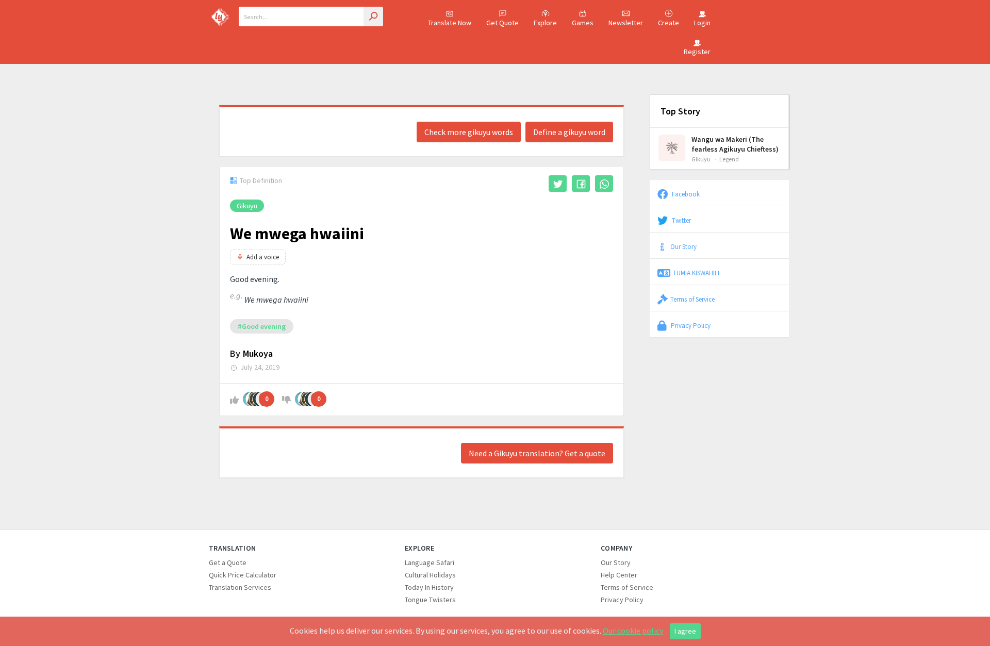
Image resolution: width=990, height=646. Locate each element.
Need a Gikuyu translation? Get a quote (537, 453)
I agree (685, 631)
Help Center (619, 574)
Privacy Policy (690, 325)
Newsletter (625, 22)
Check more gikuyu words (468, 132)
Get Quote (502, 22)
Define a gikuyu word (569, 132)
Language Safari (429, 562)
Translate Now (449, 22)
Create (668, 22)
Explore (545, 22)
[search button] (373, 16)
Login (702, 22)
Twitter (680, 220)
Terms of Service (692, 299)
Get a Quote (227, 562)
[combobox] (311, 16)
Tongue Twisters (430, 599)
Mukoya (258, 353)
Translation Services (240, 587)
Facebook (685, 194)
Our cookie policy (633, 630)
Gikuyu (247, 205)
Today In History (429, 587)
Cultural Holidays (430, 574)
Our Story (683, 246)
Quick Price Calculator (242, 574)
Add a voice (262, 257)
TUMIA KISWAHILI (696, 273)
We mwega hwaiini (297, 233)
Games (582, 22)
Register (697, 51)
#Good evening (262, 326)
